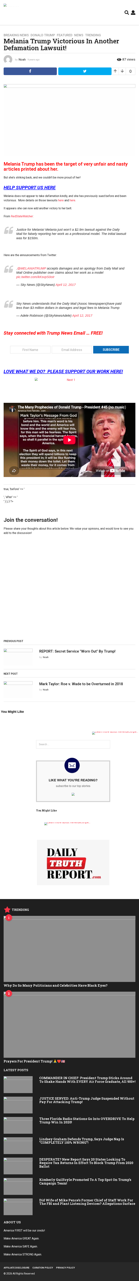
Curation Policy (42, 1267)
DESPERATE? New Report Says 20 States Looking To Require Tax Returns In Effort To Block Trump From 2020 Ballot (86, 1163)
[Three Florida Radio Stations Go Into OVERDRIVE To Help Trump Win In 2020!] (18, 1125)
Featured (64, 35)
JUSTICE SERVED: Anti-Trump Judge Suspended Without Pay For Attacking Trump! (86, 1100)
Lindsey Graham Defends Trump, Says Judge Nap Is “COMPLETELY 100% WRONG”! (81, 1141)
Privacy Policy (65, 1267)
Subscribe (111, 349)
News (78, 35)
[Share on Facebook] (30, 71)
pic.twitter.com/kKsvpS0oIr (35, 277)
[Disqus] (69, 588)
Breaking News (16, 35)
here (61, 200)
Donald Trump (43, 35)
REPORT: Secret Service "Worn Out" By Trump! (77, 651)
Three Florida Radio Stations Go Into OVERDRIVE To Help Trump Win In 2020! (86, 1120)
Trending (93, 35)
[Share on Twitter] (84, 71)
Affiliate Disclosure (16, 1267)
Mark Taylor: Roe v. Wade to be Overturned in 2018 (81, 684)
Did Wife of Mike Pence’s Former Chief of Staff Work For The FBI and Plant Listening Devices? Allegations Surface (87, 1202)
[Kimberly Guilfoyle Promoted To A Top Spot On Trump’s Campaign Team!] (18, 1186)
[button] (127, 12)
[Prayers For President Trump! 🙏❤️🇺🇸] (69, 1025)
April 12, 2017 (66, 285)
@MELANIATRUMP (31, 268)
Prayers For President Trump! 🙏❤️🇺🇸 (34, 1061)
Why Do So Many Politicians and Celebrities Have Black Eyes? (56, 985)
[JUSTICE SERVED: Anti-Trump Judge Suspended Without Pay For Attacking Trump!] (18, 1105)
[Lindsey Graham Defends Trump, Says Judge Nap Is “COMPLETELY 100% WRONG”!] (18, 1145)
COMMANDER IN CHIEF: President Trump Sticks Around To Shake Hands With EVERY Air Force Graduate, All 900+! (87, 1079)
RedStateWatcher (22, 216)
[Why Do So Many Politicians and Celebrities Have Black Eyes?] (69, 949)
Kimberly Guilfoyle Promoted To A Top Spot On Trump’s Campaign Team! (85, 1181)
